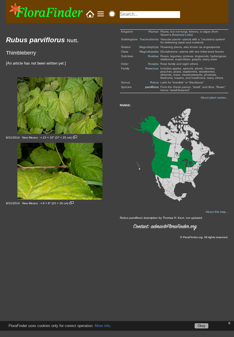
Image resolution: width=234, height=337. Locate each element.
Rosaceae (152, 68)
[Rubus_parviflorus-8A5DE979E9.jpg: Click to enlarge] (59, 105)
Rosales (153, 63)
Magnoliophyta (149, 47)
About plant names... (214, 97)
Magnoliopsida (149, 51)
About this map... (217, 211)
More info (102, 326)
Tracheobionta (149, 39)
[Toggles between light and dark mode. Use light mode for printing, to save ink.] (112, 14)
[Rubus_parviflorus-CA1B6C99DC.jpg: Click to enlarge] (59, 171)
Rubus (154, 82)
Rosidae (153, 56)
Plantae (153, 31)
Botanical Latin (182, 34)
